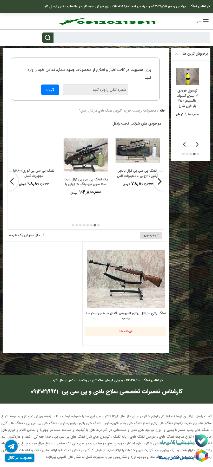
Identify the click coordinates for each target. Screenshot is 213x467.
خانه (162, 110)
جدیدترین (149, 235)
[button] (98, 225)
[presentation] (163, 181)
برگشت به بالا (102, 365)
